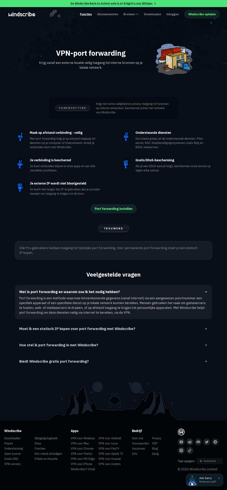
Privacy (156, 438)
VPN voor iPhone (81, 464)
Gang (155, 453)
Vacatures (138, 448)
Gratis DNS (11, 459)
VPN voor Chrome (82, 448)
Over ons (137, 438)
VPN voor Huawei (109, 459)
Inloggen (172, 14)
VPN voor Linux (108, 443)
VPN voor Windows (83, 438)
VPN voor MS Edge (83, 459)
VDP (154, 443)
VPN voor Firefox (81, 453)
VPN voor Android (109, 438)
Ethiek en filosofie (46, 459)
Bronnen (129, 14)
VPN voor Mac (80, 443)
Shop (38, 443)
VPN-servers (12, 464)
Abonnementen (107, 14)
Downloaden (152, 14)
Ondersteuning (13, 448)
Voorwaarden (140, 443)
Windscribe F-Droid (83, 469)
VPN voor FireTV (108, 448)
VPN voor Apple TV (110, 453)
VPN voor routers (109, 464)
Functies (86, 14)
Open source (12, 453)
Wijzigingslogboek (46, 438)
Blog (155, 448)
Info (134, 453)
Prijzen (8, 443)
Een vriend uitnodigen (48, 453)
